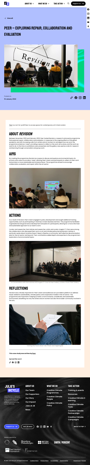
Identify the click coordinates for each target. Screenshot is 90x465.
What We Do (42, 3)
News (27, 409)
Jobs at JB (30, 406)
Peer (10, 125)
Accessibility (54, 460)
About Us (28, 3)
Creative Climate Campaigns (75, 418)
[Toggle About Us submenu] (33, 3)
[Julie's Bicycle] (6, 4)
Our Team (29, 390)
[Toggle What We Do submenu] (48, 3)
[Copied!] (71, 97)
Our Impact (30, 402)
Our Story (29, 398)
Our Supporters (32, 394)
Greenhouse (77, 460)
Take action (58, 3)
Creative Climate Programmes (54, 391)
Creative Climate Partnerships (75, 412)
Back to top (79, 427)
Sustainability (64, 460)
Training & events (76, 390)
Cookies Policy (34, 460)
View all (10, 18)
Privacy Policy (44, 460)
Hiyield (84, 460)
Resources (72, 394)
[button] (68, 3)
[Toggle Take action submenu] (64, 3)
